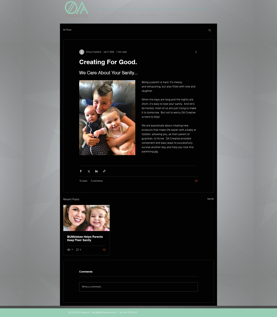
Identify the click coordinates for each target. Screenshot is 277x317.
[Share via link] (104, 171)
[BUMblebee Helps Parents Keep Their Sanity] (86, 218)
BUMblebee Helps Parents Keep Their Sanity (85, 238)
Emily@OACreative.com (104, 312)
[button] (209, 30)
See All (210, 199)
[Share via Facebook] (80, 171)
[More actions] (196, 52)
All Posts (67, 30)
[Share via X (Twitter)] (88, 171)
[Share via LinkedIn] (96, 171)
